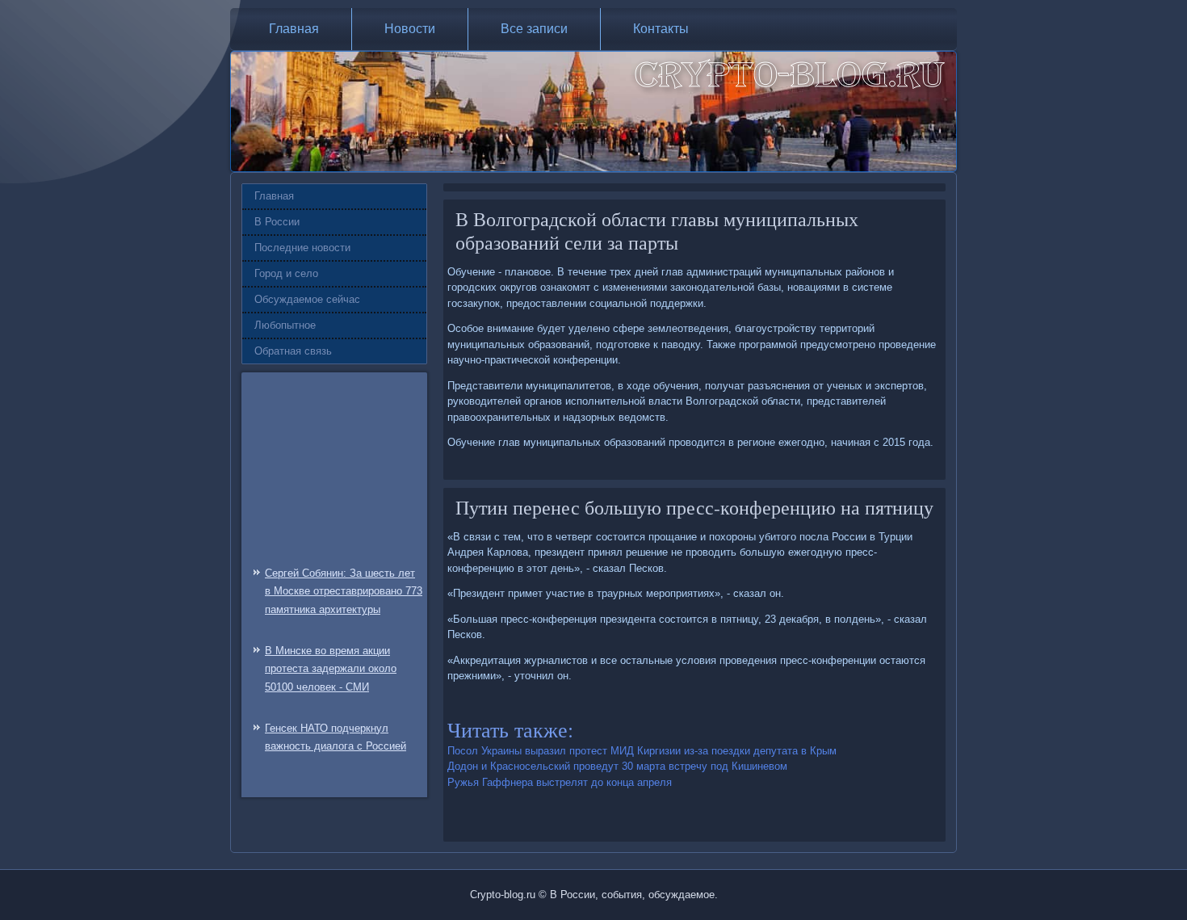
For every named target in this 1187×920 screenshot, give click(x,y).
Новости (409, 29)
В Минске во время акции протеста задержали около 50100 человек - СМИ (330, 669)
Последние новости (302, 248)
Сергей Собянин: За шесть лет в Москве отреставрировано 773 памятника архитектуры (343, 591)
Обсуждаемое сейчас (307, 299)
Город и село (286, 273)
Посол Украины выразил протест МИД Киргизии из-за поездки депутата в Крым (642, 751)
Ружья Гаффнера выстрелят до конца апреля (559, 782)
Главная (294, 29)
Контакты (661, 29)
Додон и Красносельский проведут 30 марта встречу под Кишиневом (617, 766)
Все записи (534, 29)
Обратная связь (293, 351)
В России (277, 222)
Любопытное (285, 325)
